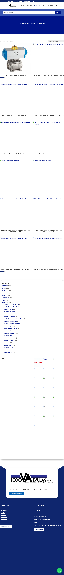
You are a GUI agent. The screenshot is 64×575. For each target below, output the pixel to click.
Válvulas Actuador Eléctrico (11, 306)
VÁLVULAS (5, 302)
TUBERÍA (4, 300)
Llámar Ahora (39, 529)
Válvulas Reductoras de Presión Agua (13, 318)
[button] (59, 570)
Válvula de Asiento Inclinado (11, 328)
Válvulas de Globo (8, 347)
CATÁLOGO (37, 5)
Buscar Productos (6, 526)
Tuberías (4, 519)
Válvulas (4, 517)
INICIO (23, 5)
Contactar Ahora (16, 493)
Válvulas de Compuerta (10, 333)
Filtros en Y (6, 342)
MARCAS (4, 295)
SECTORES (5, 285)
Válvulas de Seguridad (9, 311)
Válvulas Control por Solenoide (12, 323)
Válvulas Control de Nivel (10, 321)
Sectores (4, 511)
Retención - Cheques (9, 330)
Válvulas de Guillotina (9, 316)
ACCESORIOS (5, 297)
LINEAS (4, 288)
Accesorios (5, 521)
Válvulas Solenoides (9, 350)
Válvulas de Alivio (8, 314)
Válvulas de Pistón (8, 309)
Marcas (3, 515)
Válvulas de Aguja (8, 326)
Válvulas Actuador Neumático (11, 304)
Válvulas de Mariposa (9, 338)
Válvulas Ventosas (8, 352)
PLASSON (4, 293)
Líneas (3, 513)
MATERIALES (5, 290)
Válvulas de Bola (8, 335)
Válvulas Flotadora (8, 345)
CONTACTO (51, 5)
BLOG (44, 5)
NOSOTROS (29, 5)
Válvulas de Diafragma (9, 340)
